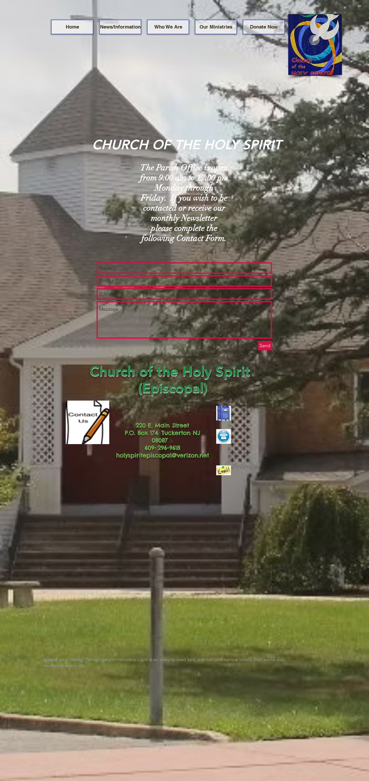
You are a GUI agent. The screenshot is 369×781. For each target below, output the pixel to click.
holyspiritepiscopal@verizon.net (162, 455)
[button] (120, 27)
